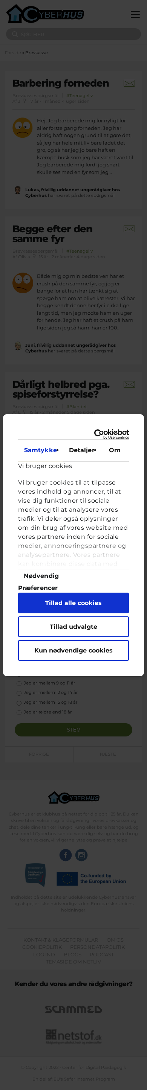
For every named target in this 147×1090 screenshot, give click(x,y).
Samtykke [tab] (40, 450)
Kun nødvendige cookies (73, 650)
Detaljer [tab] (82, 450)
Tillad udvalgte (73, 626)
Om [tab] (115, 450)
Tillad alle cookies (73, 603)
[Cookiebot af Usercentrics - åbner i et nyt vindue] (99, 434)
